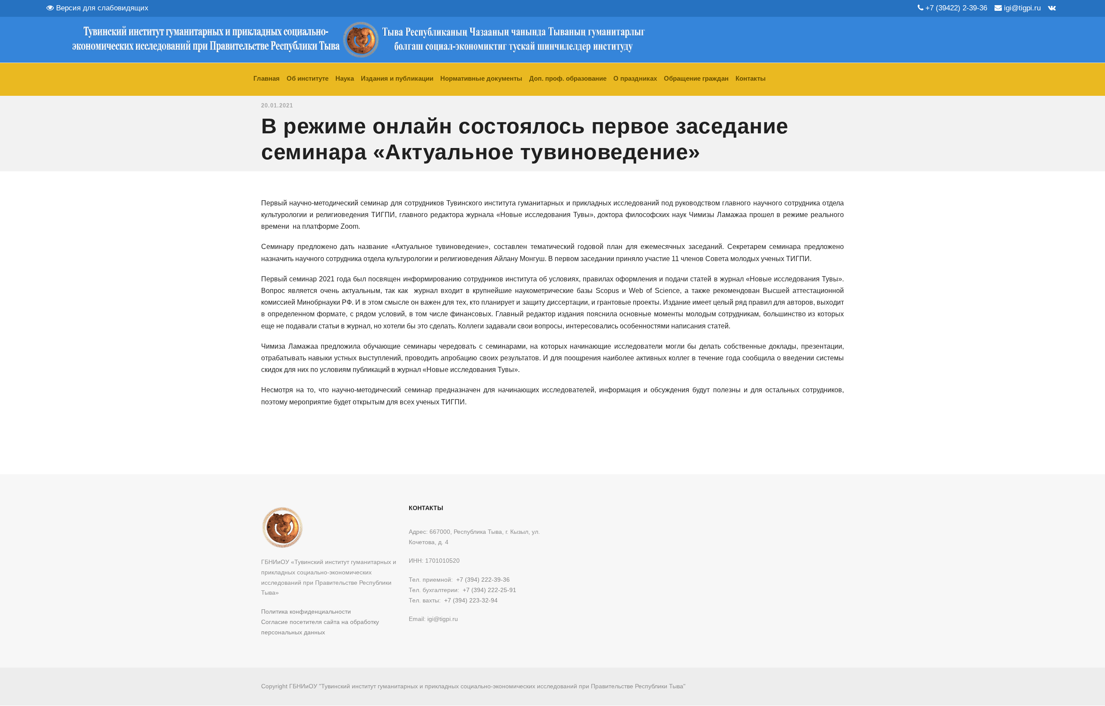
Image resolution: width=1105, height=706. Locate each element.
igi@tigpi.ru (1021, 8)
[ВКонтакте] (1052, 8)
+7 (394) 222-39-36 (483, 579)
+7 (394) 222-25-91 (489, 589)
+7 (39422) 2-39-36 (955, 8)
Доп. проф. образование (567, 78)
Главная (266, 78)
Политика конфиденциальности (306, 611)
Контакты (751, 78)
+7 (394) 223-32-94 (471, 600)
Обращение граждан (696, 78)
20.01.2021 (277, 105)
